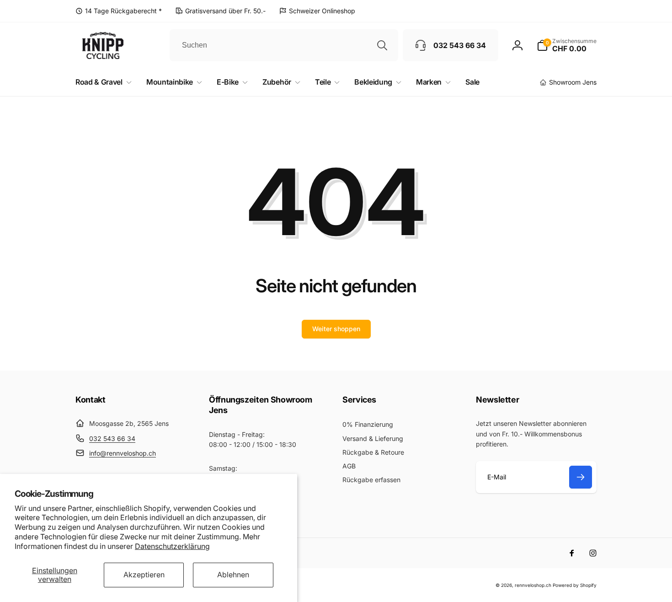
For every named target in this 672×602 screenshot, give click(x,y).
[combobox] (284, 45)
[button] (567, 45)
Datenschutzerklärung (172, 546)
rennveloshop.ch (533, 585)
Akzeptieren (144, 574)
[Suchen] (382, 45)
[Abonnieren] (580, 477)
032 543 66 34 (112, 438)
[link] (118, 11)
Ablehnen (233, 574)
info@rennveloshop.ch (122, 453)
